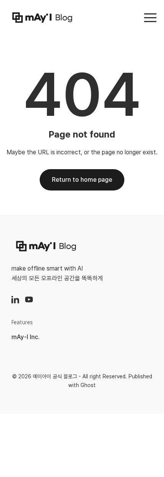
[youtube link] (29, 299)
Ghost (88, 385)
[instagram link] (15, 299)
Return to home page (82, 179)
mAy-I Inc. (25, 337)
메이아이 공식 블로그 (55, 376)
